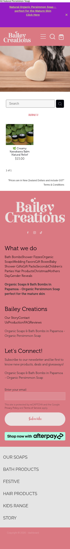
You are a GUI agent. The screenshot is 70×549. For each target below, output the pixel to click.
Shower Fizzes (32, 257)
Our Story (11, 318)
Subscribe (35, 419)
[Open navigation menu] (43, 36)
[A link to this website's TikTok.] (41, 233)
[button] (52, 36)
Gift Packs (29, 266)
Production (16, 322)
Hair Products (24, 271)
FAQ (27, 322)
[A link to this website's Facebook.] (28, 233)
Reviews (36, 322)
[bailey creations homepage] (21, 36)
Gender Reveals (21, 276)
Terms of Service (32, 408)
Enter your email (15, 389)
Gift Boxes (42, 262)
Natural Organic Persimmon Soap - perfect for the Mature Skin (32, 9)
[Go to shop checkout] (61, 36)
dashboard (33, 532)
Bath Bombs (13, 257)
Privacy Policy (12, 408)
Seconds (42, 266)
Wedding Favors (24, 262)
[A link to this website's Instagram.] (34, 233)
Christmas (41, 271)
